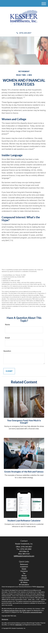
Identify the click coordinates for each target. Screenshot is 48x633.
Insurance (24, 571)
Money (24, 575)
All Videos (24, 582)
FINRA (17, 624)
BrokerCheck (40, 586)
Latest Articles (24, 580)
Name (7, 324)
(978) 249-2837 (25, 33)
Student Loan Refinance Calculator (24, 520)
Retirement (24, 564)
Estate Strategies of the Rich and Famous (24, 471)
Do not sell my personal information (32, 612)
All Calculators (24, 584)
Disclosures (5, 619)
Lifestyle (24, 578)
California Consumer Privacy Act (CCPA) (15, 610)
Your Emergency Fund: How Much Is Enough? (24, 421)
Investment (24, 566)
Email (7, 338)
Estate (24, 569)
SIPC (20, 624)
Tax (24, 573)
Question (7, 351)
